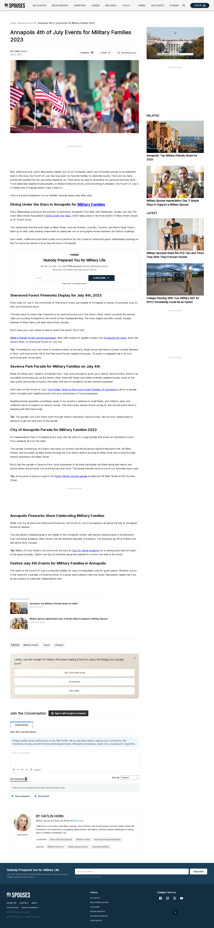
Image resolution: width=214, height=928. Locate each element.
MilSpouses (78, 820)
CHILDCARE (95, 907)
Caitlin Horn (20, 51)
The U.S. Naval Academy (85, 550)
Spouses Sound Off (27, 23)
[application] (175, 43)
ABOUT (34, 903)
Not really (74, 690)
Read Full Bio (22, 835)
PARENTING (80, 5)
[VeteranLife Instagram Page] (167, 898)
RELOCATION (39, 5)
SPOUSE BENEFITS (97, 911)
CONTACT (24, 903)
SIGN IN (198, 5)
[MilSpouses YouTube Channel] (181, 898)
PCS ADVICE (95, 898)
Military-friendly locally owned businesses (33, 337)
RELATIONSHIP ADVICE (99, 902)
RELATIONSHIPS (60, 5)
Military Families (91, 204)
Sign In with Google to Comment (70, 713)
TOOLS (126, 5)
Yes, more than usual (74, 672)
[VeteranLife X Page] (174, 898)
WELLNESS (110, 5)
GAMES (142, 5)
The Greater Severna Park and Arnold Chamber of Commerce (82, 389)
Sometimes (74, 681)
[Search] (184, 5)
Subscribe (198, 871)
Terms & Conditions (29, 907)
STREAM (174, 5)
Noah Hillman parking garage (71, 476)
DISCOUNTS (157, 5)
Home (13, 23)
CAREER (95, 5)
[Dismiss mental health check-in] (134, 658)
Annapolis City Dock (115, 337)
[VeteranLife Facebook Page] (160, 898)
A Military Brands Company (18, 912)
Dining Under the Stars (58, 215)
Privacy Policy (13, 907)
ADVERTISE (12, 903)
